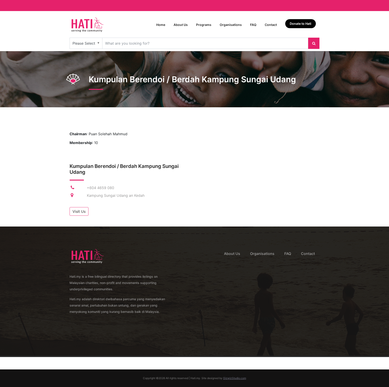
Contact (271, 25)
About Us (181, 25)
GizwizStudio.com (234, 378)
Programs (203, 25)
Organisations (231, 25)
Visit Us (79, 211)
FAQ (253, 25)
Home (160, 25)
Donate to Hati (300, 23)
